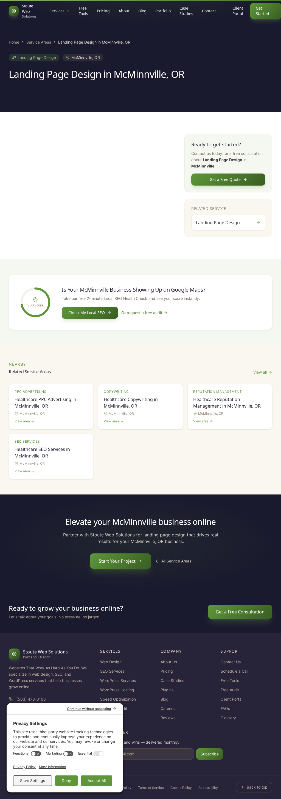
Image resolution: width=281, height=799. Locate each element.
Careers (168, 708)
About (124, 10)
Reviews (168, 717)
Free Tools (83, 10)
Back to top (257, 787)
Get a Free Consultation (240, 612)
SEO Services (112, 671)
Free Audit (230, 689)
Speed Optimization (118, 699)
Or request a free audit (141, 312)
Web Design (111, 661)
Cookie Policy (181, 788)
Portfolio (163, 10)
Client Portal (237, 10)
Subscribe (210, 754)
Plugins (167, 689)
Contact (209, 10)
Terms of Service (151, 788)
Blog (142, 10)
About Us (169, 661)
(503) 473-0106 (31, 699)
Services (56, 10)
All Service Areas (176, 561)
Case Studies (186, 10)
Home (14, 42)
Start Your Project (117, 561)
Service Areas (38, 42)
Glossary (228, 717)
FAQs (225, 708)
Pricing (103, 10)
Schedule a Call (234, 671)
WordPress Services (118, 680)
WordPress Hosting (117, 689)
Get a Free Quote (225, 179)
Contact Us (231, 661)
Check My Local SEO (86, 312)
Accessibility (208, 788)
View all (260, 372)
